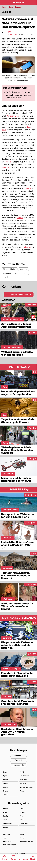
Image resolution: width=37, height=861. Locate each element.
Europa (18, 7)
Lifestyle (6, 791)
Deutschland (12, 34)
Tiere (5, 820)
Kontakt (22, 838)
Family (5, 816)
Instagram (6, 167)
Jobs (5, 838)
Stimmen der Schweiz (27, 787)
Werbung (6, 834)
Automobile (7, 823)
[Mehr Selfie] (18, 489)
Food (21, 816)
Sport (5, 776)
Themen (22, 791)
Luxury (22, 812)
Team (22, 834)
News (11, 7)
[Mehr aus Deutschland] (18, 618)
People (5, 779)
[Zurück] (1, 2)
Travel (22, 820)
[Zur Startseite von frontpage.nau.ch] (18, 2)
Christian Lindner (13, 116)
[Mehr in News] (18, 367)
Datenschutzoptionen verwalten (10, 845)
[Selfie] (18, 12)
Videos (5, 783)
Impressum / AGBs (26, 841)
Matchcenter (24, 776)
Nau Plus (23, 783)
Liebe (5, 812)
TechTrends (24, 823)
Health (5, 808)
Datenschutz (7, 841)
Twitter (8, 162)
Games (5, 787)
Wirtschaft (23, 779)
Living (22, 808)
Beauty (5, 827)
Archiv (5, 795)
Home (4, 7)
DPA (9, 32)
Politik (22, 772)
